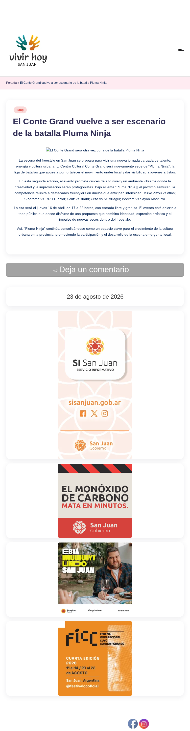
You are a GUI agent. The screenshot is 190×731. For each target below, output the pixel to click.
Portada (11, 82)
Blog (20, 110)
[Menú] (181, 50)
